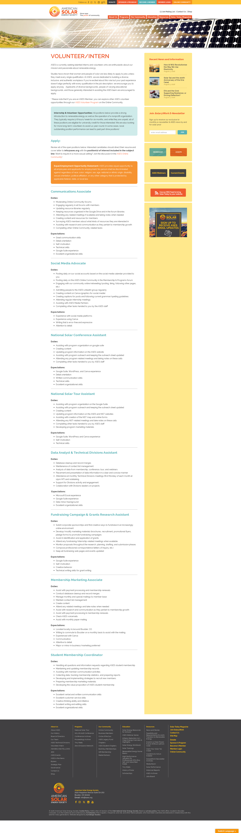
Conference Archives (83, 736)
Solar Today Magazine (181, 17)
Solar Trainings (128, 748)
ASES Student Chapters (107, 746)
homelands (90, 813)
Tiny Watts (79, 743)
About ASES (55, 730)
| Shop (189, 12)
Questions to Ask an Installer (153, 755)
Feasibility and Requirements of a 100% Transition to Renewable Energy (155, 736)
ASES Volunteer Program (87, 102)
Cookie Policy (84, 811)
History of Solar (128, 770)
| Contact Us (181, 12)
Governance (55, 768)
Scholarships (127, 773)
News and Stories (153, 730)
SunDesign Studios (93, 815)
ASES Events (56, 755)
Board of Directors (58, 736)
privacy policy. (151, 811)
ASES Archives (151, 773)
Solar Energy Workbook (131, 745)
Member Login (164, 2)
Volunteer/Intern (57, 746)
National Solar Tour (82, 730)
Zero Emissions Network (84, 746)
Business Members (106, 733)
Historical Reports (153, 770)
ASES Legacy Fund (106, 739)
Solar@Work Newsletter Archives (155, 760)
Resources (164, 17)
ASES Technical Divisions (60, 743)
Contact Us (55, 771)
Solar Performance (153, 767)
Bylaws (53, 761)
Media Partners (104, 755)
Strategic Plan (56, 764)
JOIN (182, 132)
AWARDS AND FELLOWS (60, 749)
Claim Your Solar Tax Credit (154, 750)
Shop (53, 774)
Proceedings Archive (83, 739)
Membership (158, 152)
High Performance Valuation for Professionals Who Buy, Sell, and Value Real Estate (131, 760)
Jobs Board (150, 776)
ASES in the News (57, 758)
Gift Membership (105, 752)
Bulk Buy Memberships (107, 749)
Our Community (138, 17)
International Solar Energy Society (125, 811)
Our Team (54, 739)
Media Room (151, 764)
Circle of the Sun (105, 736)
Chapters (102, 743)
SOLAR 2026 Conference (84, 733)
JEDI (52, 752)
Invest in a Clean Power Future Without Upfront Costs (155, 744)
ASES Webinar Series (130, 735)
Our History (55, 733)
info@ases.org (86, 797)
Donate (112, 2)
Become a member (147, 2)
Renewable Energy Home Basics (132, 752)
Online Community (182, 2)
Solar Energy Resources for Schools (131, 731)
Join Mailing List (168, 12)
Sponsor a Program (127, 2)
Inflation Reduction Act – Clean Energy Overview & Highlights (132, 740)
